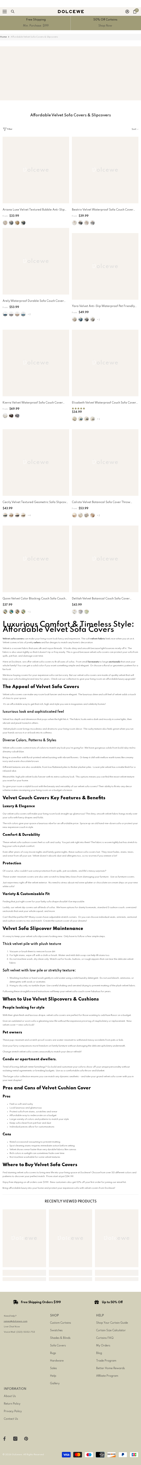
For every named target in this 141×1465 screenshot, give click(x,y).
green (86, 611)
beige (74, 222)
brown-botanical (92, 515)
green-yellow (23, 611)
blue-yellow (11, 611)
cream (5, 222)
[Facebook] (4, 1439)
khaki (86, 222)
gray (11, 314)
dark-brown (23, 515)
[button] (78, 408)
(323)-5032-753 (25, 1332)
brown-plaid (74, 515)
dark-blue (5, 314)
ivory (74, 418)
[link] (36, 23)
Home (3, 37)
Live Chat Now (12, 1327)
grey (92, 319)
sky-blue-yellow (5, 611)
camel (17, 222)
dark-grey (23, 222)
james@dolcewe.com (15, 1321)
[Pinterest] (26, 1439)
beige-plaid (80, 515)
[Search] (13, 11)
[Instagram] (15, 1439)
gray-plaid (86, 515)
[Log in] (127, 11)
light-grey (11, 222)
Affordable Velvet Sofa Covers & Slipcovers (34, 37)
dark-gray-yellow (17, 611)
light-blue (23, 314)
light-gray (92, 222)
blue (80, 319)
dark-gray (80, 222)
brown (11, 415)
